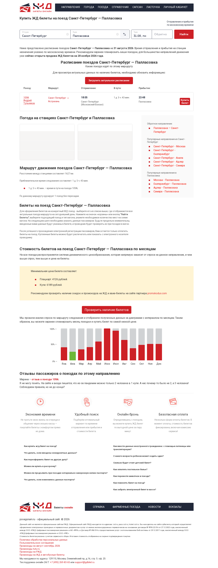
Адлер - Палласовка (166, 187)
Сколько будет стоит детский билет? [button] (132, 463)
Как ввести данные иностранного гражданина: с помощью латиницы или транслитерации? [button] (152, 448)
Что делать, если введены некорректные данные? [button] (50, 453)
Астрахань (54, 101)
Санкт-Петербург (57, 98)
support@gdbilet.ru (84, 562)
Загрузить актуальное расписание (109, 80)
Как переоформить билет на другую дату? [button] (46, 459)
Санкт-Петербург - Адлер (169, 161)
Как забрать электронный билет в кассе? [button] (134, 489)
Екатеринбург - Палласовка (170, 183)
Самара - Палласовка (166, 191)
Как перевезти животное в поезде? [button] (131, 476)
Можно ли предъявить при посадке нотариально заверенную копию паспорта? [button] (66, 473)
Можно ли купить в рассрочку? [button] (40, 466)
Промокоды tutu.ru (30, 549)
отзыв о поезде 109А (45, 379)
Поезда (103, 7)
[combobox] (45, 34)
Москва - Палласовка (166, 180)
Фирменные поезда (126, 506)
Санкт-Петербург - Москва (169, 146)
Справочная (120, 7)
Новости (154, 506)
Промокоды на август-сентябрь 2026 (40, 546)
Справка (99, 506)
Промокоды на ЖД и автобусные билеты (42, 554)
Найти (184, 34)
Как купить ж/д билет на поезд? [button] (40, 446)
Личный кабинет (176, 7)
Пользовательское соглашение (37, 543)
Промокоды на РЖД (31, 551)
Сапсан (137, 7)
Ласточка (153, 7)
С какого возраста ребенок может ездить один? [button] (138, 456)
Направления (70, 7)
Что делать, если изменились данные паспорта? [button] (49, 479)
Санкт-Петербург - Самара (169, 165)
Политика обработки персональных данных (43, 540)
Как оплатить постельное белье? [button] (130, 469)
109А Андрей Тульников (29, 100)
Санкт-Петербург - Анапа (168, 157)
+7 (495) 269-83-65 (60, 562)
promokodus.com (157, 293)
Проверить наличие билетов (107, 310)
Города (89, 7)
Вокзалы (175, 506)
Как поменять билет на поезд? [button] (129, 483)
